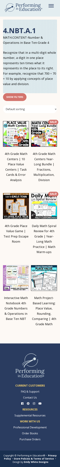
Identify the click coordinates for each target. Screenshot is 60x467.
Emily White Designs (36, 462)
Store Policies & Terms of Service (34, 458)
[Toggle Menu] (51, 5)
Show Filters (14, 97)
